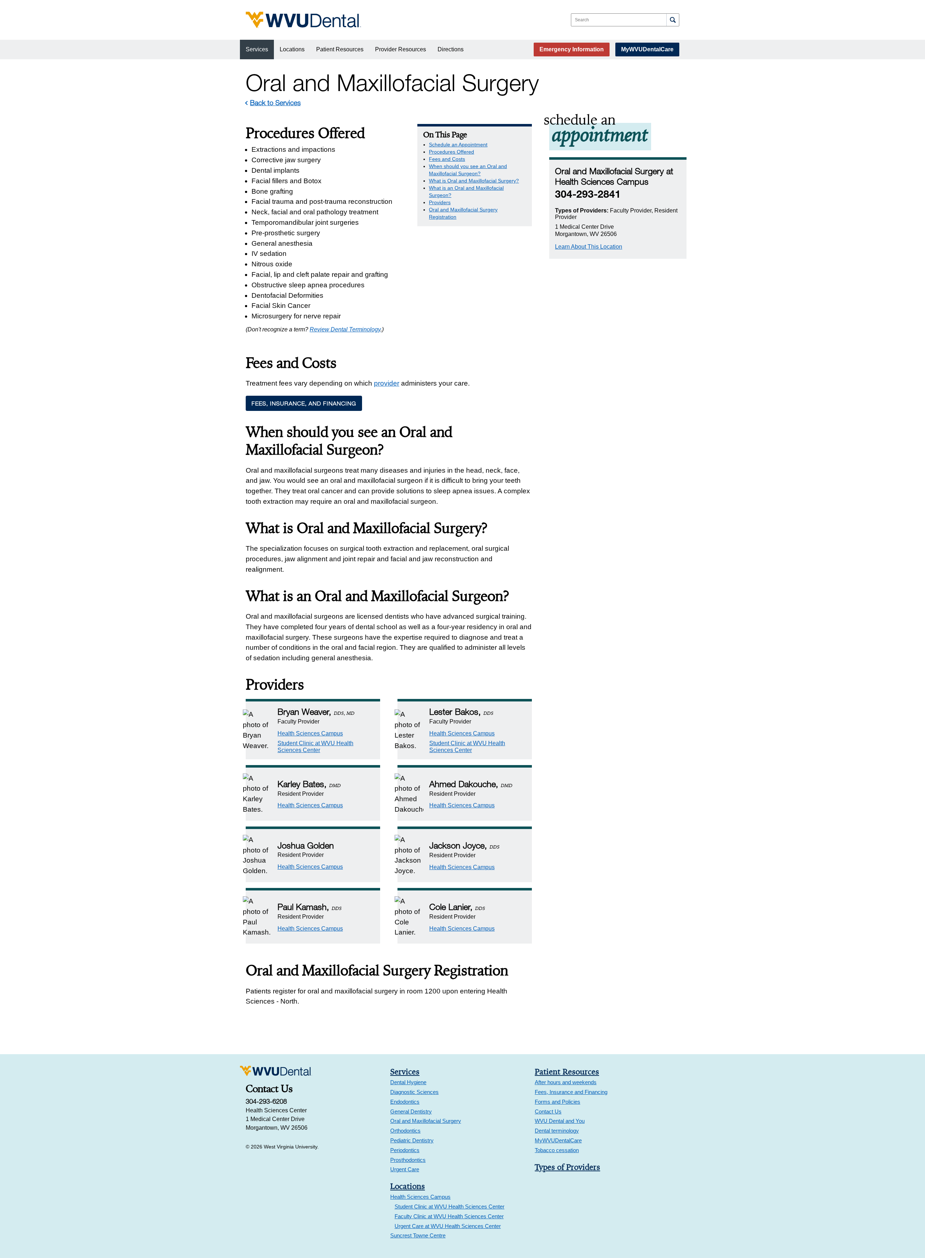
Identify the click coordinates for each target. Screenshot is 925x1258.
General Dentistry (411, 1111)
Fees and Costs (447, 159)
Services (257, 49)
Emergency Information (571, 49)
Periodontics (405, 1150)
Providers (440, 202)
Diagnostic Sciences (414, 1092)
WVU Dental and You (560, 1121)
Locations (292, 49)
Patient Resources (339, 49)
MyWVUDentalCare (647, 49)
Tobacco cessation (557, 1150)
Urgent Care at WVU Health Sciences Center (448, 1226)
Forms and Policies (557, 1102)
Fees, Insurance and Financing (571, 1092)
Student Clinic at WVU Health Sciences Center (449, 1206)
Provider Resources (400, 49)
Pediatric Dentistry (412, 1140)
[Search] (672, 20)
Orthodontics (405, 1131)
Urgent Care (404, 1169)
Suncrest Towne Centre (418, 1235)
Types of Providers (567, 1167)
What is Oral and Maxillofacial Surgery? (474, 181)
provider (386, 383)
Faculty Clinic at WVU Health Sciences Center (449, 1216)
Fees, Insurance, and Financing (303, 403)
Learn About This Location (588, 247)
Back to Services (275, 102)
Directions (451, 49)
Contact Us (548, 1111)
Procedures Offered (451, 152)
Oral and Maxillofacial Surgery (425, 1121)
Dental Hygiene (408, 1082)
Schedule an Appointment (458, 144)
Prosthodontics (408, 1160)
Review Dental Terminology (345, 329)
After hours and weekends (566, 1082)
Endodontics (405, 1102)
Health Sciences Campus (310, 733)
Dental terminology (557, 1131)
